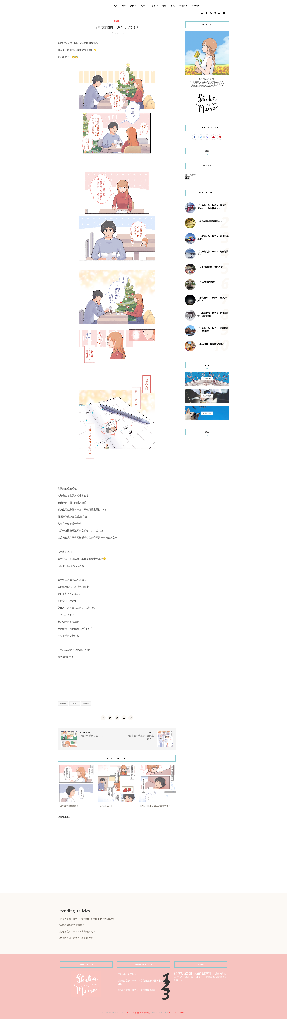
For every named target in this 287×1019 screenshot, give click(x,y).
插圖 (132, 5)
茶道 (173, 5)
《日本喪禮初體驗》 (206, 282)
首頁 (115, 5)
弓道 (164, 5)
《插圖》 (117, 21)
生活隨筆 (217, 977)
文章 (143, 5)
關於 (124, 5)
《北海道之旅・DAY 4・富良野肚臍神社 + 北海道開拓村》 (213, 207)
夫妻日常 (86, 703)
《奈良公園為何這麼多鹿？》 (211, 220)
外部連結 (196, 5)
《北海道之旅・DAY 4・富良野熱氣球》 (77, 931)
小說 (154, 5)
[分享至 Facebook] (103, 717)
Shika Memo (177, 1012)
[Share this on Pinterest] (117, 717)
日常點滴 (207, 977)
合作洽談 (183, 5)
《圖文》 (74, 703)
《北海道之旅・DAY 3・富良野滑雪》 (76, 937)
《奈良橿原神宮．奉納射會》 (211, 266)
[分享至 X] (110, 717)
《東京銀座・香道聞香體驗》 (211, 343)
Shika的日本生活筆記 (206, 973)
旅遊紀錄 (181, 973)
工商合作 (198, 977)
